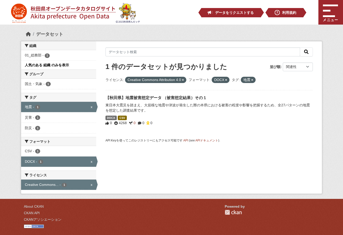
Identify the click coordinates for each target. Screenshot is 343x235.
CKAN (233, 212)
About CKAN (34, 206)
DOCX (111, 117)
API (185, 140)
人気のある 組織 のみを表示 (47, 65)
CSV (122, 117)
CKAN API (32, 213)
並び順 (275, 67)
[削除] (183, 80)
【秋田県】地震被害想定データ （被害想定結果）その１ (156, 98)
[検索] (306, 51)
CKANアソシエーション (43, 219)
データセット (49, 34)
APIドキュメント (206, 140)
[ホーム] (28, 34)
